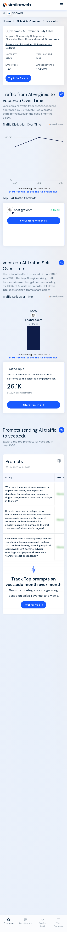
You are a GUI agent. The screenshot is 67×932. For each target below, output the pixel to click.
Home (7, 21)
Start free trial (32, 404)
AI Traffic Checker (28, 21)
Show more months (32, 220)
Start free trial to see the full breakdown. (33, 191)
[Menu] (61, 5)
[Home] (17, 5)
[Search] (33, 13)
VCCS (8, 57)
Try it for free (16, 78)
